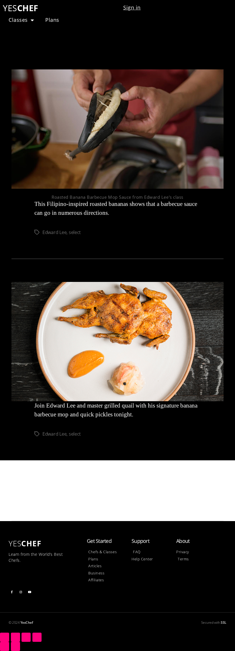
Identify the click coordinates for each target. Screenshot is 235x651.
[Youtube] (30, 592)
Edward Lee (54, 232)
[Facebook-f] (12, 592)
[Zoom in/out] (37, 637)
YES (20, 7)
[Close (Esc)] (4, 637)
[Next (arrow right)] (15, 646)
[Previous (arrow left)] (4, 646)
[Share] (15, 637)
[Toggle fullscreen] (26, 637)
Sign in (132, 7)
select (75, 232)
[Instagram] (21, 592)
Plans (52, 19)
